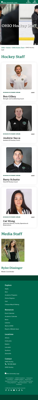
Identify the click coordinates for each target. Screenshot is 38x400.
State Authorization (22, 382)
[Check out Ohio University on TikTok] (19, 390)
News (6, 319)
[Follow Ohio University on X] (16, 390)
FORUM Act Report (19, 379)
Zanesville (8, 353)
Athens (7, 338)
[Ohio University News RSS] (22, 390)
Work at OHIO (9, 326)
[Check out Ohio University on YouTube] (14, 390)
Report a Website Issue (12, 329)
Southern (8, 350)
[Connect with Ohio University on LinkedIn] (11, 390)
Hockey (8, 47)
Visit (6, 301)
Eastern (7, 344)
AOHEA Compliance (20, 378)
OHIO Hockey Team (18, 47)
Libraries (7, 323)
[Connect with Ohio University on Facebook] (6, 390)
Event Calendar (9, 313)
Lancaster (8, 347)
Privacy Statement (12, 382)
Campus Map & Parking (12, 304)
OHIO (3, 47)
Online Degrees (10, 298)
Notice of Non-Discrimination (26, 381)
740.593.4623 (11, 364)
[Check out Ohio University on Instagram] (9, 390)
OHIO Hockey (9, 367)
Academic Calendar (11, 316)
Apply (6, 289)
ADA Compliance (10, 378)
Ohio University (12, 388)
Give (6, 292)
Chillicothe (8, 341)
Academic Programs (11, 295)
